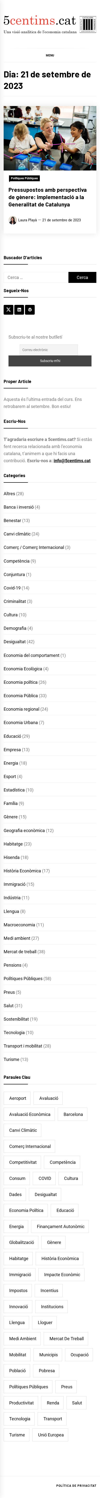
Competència (17, 561)
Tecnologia (14, 1032)
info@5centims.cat (72, 460)
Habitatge (13, 843)
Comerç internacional (30, 1146)
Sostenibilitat (16, 1019)
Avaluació (48, 1098)
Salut (9, 1005)
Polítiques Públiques (24, 178)
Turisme (11, 1059)
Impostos (18, 1290)
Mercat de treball (20, 951)
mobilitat (17, 1354)
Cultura (11, 614)
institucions (52, 1306)
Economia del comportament (31, 655)
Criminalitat (15, 601)
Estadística (14, 789)
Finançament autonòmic (60, 1226)
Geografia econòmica (24, 830)
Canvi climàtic (17, 533)
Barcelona (73, 1114)
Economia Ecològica (23, 668)
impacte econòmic (62, 1274)
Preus (9, 992)
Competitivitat (23, 1162)
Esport (10, 776)
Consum (17, 1178)
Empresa (12, 749)
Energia (11, 763)
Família (11, 803)
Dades (15, 1194)
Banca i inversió (19, 507)
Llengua (11, 911)
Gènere (11, 816)
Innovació (18, 1306)
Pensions (12, 965)
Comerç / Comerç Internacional (34, 547)
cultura (71, 1178)
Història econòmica (60, 1258)
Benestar (12, 520)
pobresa (47, 1370)
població (17, 1370)
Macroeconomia (19, 924)
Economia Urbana (21, 722)
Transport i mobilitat (23, 1046)
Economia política (21, 682)
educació (65, 1210)
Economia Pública (21, 695)
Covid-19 (12, 587)
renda (53, 1402)
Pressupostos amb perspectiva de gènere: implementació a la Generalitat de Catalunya (47, 197)
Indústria (12, 897)
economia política (26, 1210)
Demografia (15, 628)
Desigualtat (15, 641)
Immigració (14, 884)
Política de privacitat (76, 1485)
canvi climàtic (23, 1130)
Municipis (48, 1354)
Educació (12, 736)
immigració (20, 1274)
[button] (50, 55)
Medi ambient (17, 938)
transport (52, 1418)
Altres (9, 493)
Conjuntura (14, 574)
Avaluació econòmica (29, 1114)
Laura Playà (27, 220)
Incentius (49, 1290)
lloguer (45, 1322)
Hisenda (12, 857)
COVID (45, 1178)
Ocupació (80, 1354)
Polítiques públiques (28, 1386)
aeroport (17, 1098)
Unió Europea (51, 1434)
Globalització (21, 1242)
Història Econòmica (22, 870)
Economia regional (21, 709)
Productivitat (21, 1402)
